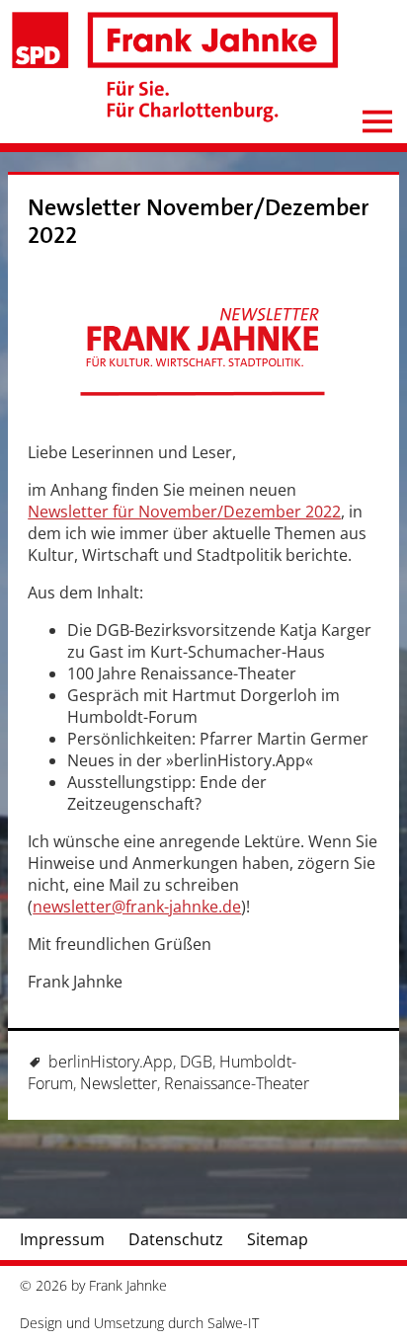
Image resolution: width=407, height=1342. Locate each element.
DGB (196, 1061)
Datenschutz (175, 1239)
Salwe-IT (233, 1322)
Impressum (62, 1239)
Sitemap (277, 1239)
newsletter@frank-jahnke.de (137, 906)
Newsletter (118, 1083)
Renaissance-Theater (236, 1083)
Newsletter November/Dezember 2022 (198, 222)
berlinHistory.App (110, 1061)
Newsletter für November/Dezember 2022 (184, 511)
